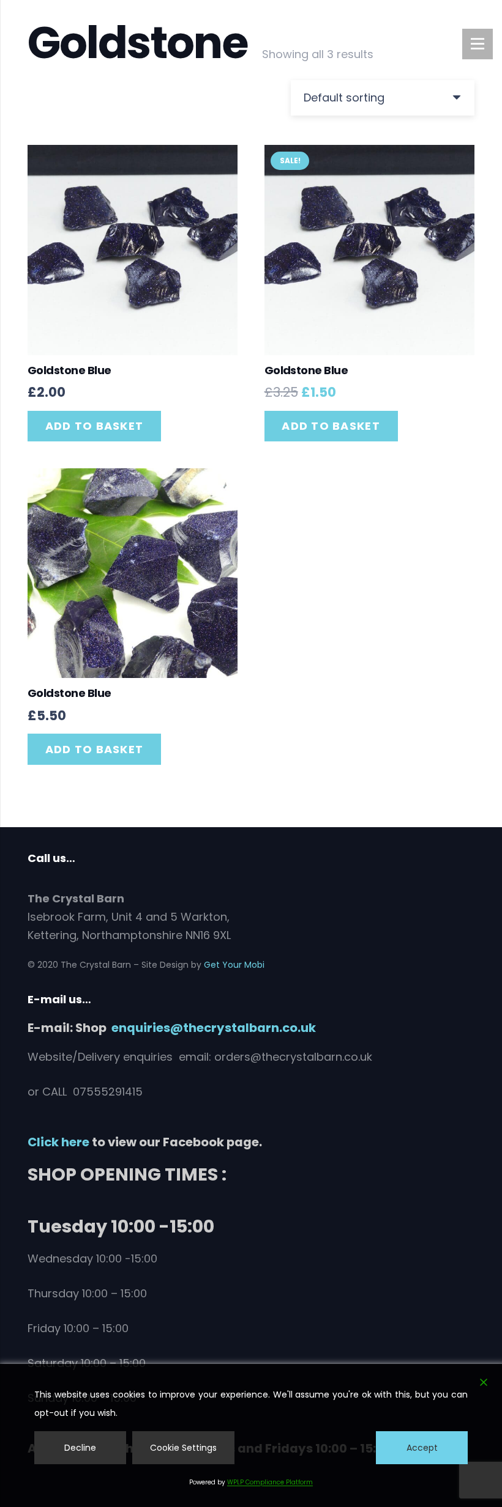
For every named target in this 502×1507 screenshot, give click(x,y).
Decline (80, 1448)
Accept (422, 1448)
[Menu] (477, 44)
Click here (58, 1142)
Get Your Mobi (234, 965)
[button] (94, 426)
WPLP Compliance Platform (270, 1482)
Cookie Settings (183, 1448)
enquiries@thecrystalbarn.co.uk (213, 1027)
